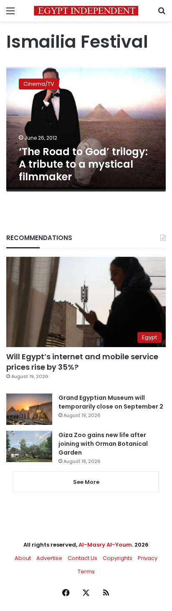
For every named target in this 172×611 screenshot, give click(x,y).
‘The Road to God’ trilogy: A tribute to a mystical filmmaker (83, 164)
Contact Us (82, 558)
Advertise (49, 558)
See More (86, 482)
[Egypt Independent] (86, 10)
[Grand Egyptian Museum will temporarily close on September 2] (29, 409)
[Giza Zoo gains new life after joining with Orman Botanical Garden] (29, 446)
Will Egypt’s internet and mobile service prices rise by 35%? (82, 361)
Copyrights (117, 558)
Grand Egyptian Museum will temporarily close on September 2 (110, 402)
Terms (86, 571)
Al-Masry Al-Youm (105, 545)
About (23, 558)
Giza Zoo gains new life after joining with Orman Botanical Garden (103, 444)
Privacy (147, 558)
